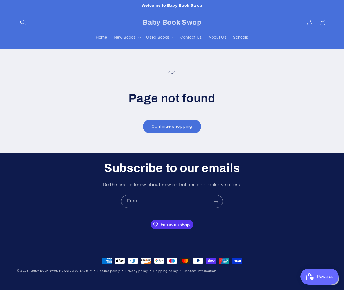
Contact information (200, 271)
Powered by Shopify (75, 270)
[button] (23, 22)
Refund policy (108, 271)
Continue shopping (172, 126)
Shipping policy (165, 271)
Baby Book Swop (44, 270)
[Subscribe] (216, 201)
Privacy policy (136, 271)
